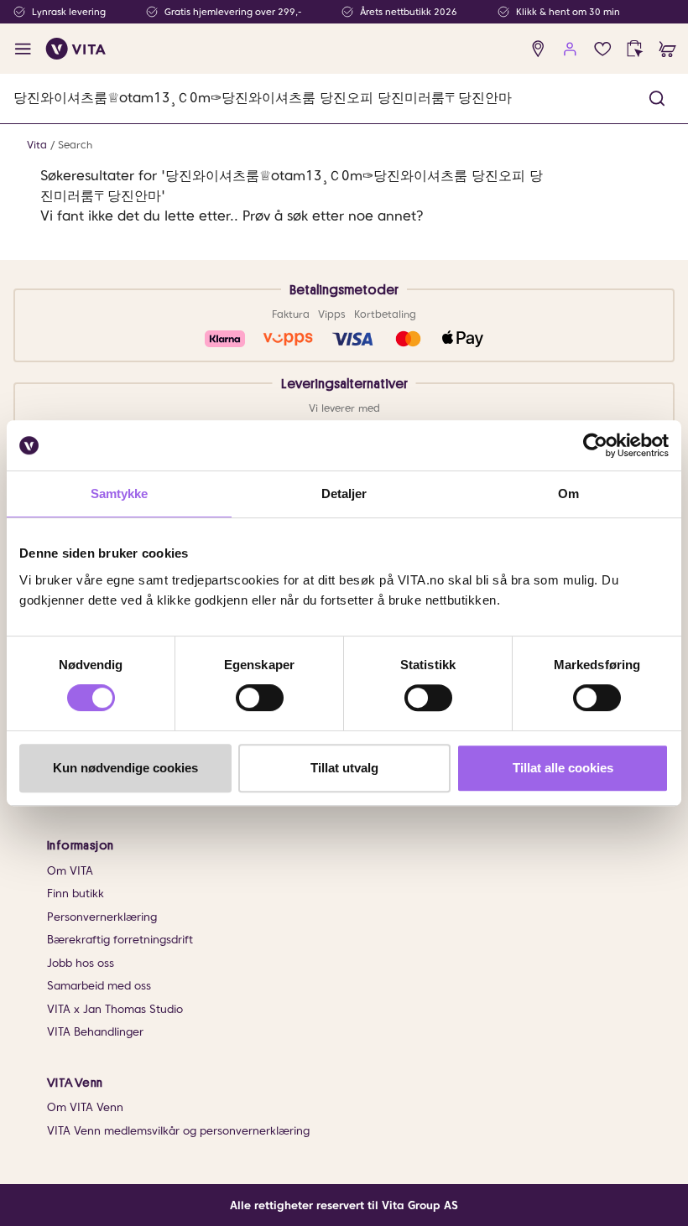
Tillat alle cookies (563, 768)
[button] (657, 98)
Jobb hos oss (80, 963)
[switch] (260, 697)
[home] (76, 48)
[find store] (538, 49)
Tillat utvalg (344, 768)
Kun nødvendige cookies (125, 768)
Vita (37, 144)
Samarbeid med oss (99, 985)
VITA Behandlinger (95, 1032)
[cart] (667, 49)
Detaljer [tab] (344, 493)
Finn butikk (75, 893)
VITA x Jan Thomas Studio (115, 1009)
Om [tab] (568, 493)
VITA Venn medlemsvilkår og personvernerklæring (178, 1131)
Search (75, 144)
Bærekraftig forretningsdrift (120, 939)
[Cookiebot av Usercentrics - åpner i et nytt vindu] (595, 445)
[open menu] (23, 49)
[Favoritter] (602, 49)
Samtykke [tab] (120, 493)
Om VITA (70, 871)
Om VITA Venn (85, 1107)
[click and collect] (634, 49)
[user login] (570, 49)
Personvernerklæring (102, 917)
